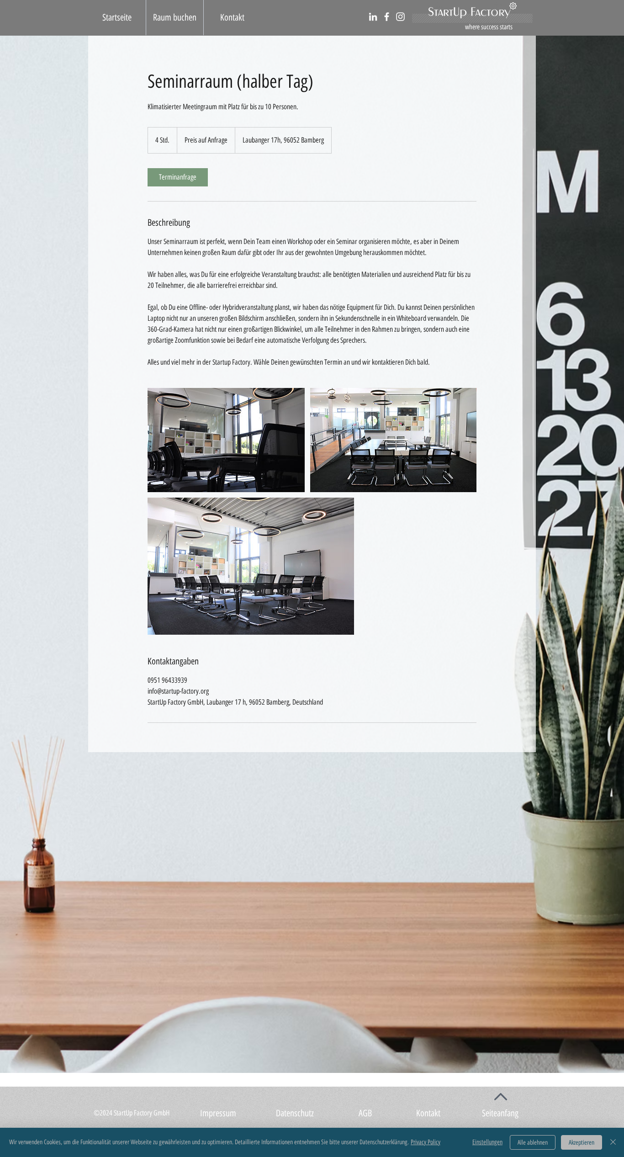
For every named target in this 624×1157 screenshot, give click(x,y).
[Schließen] (613, 1142)
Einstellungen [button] (487, 1142)
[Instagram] (400, 16)
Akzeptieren (581, 1142)
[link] (178, 177)
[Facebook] (386, 16)
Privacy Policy (425, 1142)
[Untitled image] (226, 440)
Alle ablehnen (533, 1142)
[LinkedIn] (373, 16)
